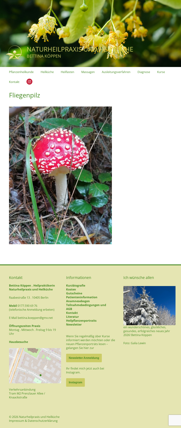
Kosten (71, 289)
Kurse (161, 72)
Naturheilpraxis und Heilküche (80, 49)
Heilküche (47, 72)
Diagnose (144, 72)
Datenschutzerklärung (43, 421)
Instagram (75, 382)
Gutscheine (74, 293)
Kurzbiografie (75, 285)
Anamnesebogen (78, 301)
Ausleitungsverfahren (116, 72)
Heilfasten (67, 72)
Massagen (88, 72)
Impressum (16, 421)
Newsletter (74, 324)
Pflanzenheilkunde (21, 72)
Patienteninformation (81, 297)
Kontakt (14, 82)
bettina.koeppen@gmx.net (35, 318)
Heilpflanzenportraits (81, 321)
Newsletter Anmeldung (84, 357)
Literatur (72, 317)
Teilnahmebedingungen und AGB (86, 307)
